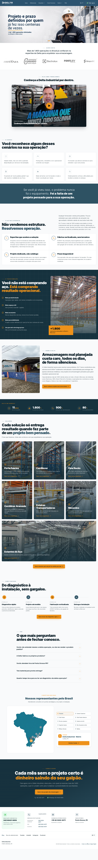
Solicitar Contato (73, 743)
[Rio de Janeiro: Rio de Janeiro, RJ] (37, 737)
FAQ (66, 3)
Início (26, 3)
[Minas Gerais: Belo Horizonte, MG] (36, 734)
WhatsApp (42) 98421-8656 (56, 797)
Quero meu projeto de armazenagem (48, 792)
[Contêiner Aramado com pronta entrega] (49, 24)
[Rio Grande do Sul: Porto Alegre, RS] (31, 746)
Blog (3, 835)
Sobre (59, 3)
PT (83, 3)
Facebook (42, 835)
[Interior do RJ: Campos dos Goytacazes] (38, 735)
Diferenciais (33, 3)
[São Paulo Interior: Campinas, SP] (33, 737)
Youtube (22, 835)
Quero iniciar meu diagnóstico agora (48, 616)
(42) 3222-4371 (40, 797)
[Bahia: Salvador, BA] (41, 727)
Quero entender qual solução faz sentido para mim (48, 566)
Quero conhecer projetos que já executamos (55, 386)
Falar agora (92, 3)
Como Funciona (51, 3)
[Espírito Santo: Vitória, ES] (40, 734)
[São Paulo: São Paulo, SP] (35, 738)
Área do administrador (12, 835)
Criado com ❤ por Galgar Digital (89, 844)
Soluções (41, 3)
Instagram (35, 835)
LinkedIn (28, 835)
